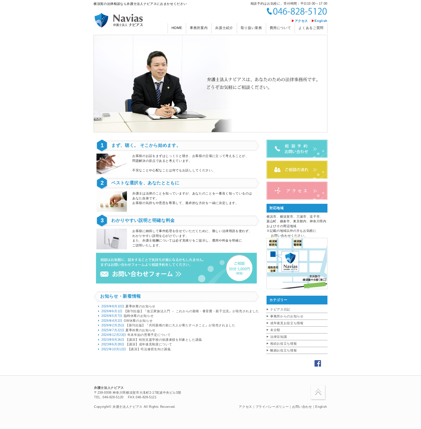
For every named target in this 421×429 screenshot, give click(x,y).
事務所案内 (199, 28)
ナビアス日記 (280, 309)
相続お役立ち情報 (283, 343)
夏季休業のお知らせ (128, 306)
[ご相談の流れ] (297, 177)
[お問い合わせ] (176, 282)
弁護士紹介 (224, 28)
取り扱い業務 (251, 28)
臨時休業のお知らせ (127, 316)
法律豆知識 (278, 337)
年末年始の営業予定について (136, 335)
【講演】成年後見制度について (136, 344)
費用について (280, 28)
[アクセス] (297, 198)
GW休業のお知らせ (127, 320)
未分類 (275, 330)
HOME (177, 28)
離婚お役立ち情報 (283, 350)
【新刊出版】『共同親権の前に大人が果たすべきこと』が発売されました (168, 325)
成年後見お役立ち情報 (287, 323)
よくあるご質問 (311, 28)
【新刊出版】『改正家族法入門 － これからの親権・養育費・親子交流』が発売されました (180, 311)
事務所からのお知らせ (287, 316)
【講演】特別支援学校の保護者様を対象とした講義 (151, 339)
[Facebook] (317, 366)
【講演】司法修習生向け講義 (136, 349)
